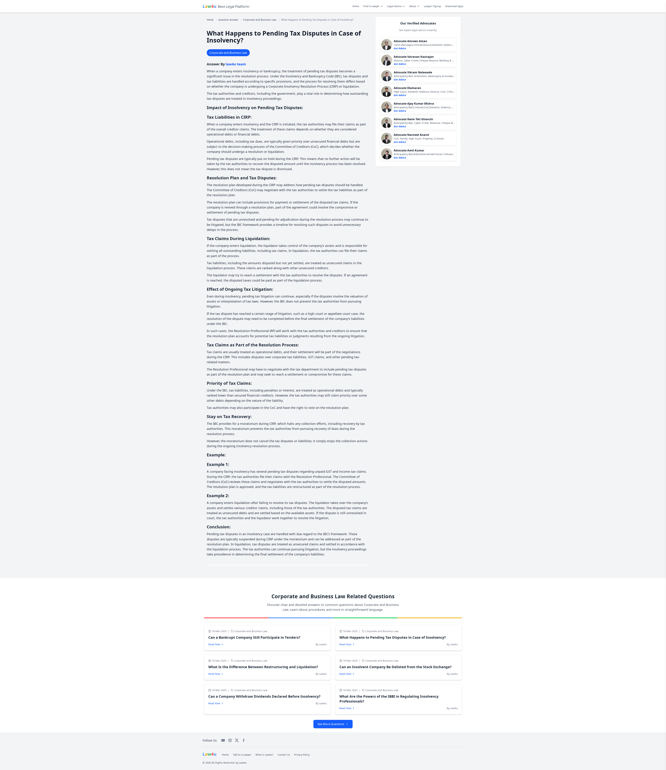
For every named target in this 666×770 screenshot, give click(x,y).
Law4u (242, 762)
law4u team (236, 64)
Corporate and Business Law (259, 19)
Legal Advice (394, 6)
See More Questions (331, 724)
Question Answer (228, 19)
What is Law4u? (264, 754)
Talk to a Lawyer (242, 754)
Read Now (214, 644)
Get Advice (400, 48)
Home (355, 6)
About (412, 6)
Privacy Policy (302, 754)
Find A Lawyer (371, 6)
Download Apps (454, 6)
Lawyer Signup (432, 6)
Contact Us (284, 754)
